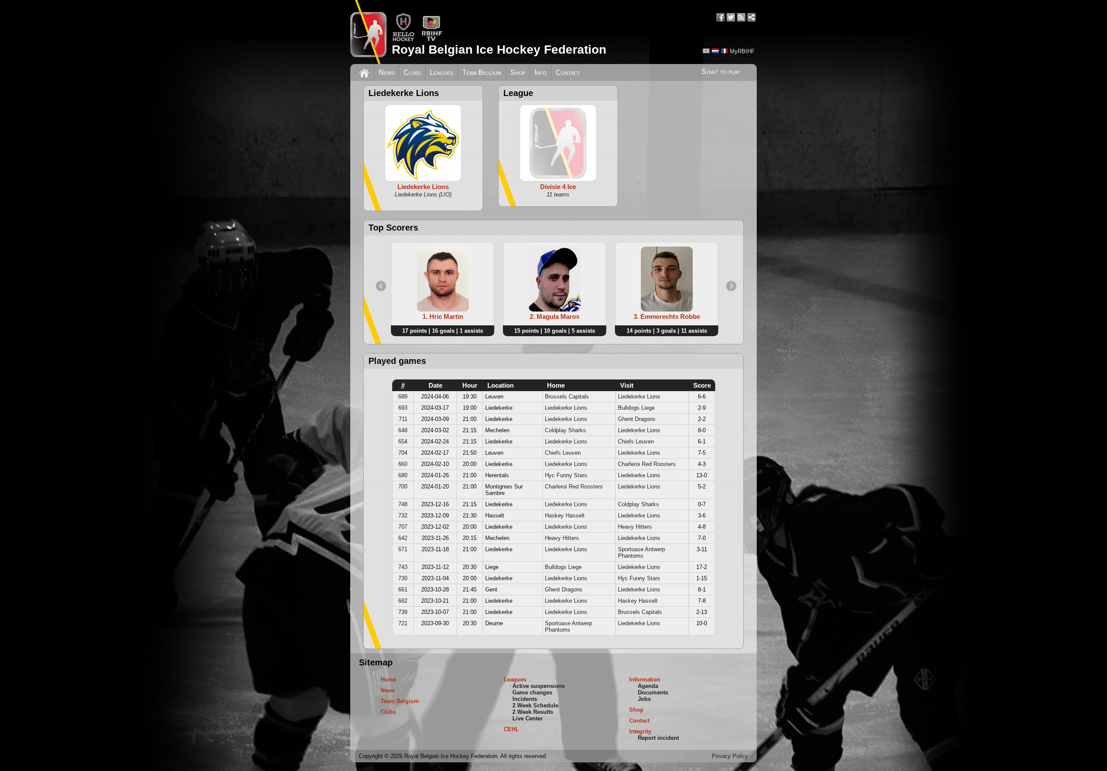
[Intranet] (751, 17)
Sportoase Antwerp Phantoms (641, 552)
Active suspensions (538, 686)
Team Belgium (481, 72)
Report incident (658, 738)
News (386, 72)
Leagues (441, 72)
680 (402, 475)
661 (402, 589)
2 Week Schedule (535, 705)
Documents (653, 692)
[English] (706, 50)
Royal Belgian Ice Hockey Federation (499, 49)
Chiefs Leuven (636, 441)
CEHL (511, 729)
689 (402, 396)
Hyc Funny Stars (566, 475)
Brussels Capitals (567, 396)
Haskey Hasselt (565, 515)
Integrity (640, 731)
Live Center (527, 718)
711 (403, 419)
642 (402, 538)
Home (388, 679)
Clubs (412, 72)
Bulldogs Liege (636, 408)
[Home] (364, 72)
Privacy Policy (730, 756)
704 (402, 453)
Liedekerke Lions (639, 396)
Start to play (720, 71)
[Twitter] (730, 17)
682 (402, 601)
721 (402, 623)
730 (402, 578)
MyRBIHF (742, 51)
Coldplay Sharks (565, 430)
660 (402, 464)
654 (402, 441)
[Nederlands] (715, 50)
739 (402, 612)
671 (402, 549)
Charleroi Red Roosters (647, 464)
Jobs (644, 699)
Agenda (648, 686)
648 (402, 430)
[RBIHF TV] (432, 39)
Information (644, 679)
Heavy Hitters (635, 527)
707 (402, 527)
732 (402, 515)
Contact (568, 72)
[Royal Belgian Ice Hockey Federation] (368, 32)
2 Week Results (532, 712)
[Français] (724, 50)
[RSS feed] (741, 17)
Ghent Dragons (637, 419)
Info (540, 72)
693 (402, 408)
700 (402, 486)
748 (402, 504)
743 (402, 567)
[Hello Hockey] (403, 39)
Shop (517, 72)
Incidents (524, 699)
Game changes (532, 692)
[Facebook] (720, 17)
